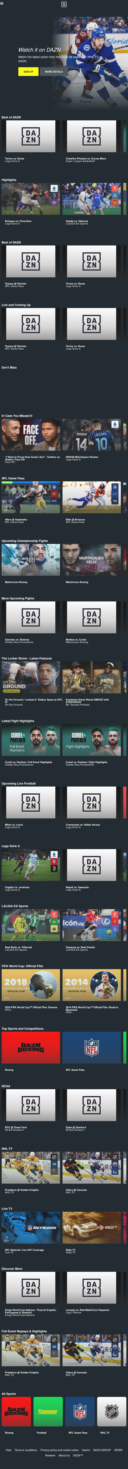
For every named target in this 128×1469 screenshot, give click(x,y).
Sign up (28, 71)
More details (54, 71)
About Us (64, 1455)
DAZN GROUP (102, 1450)
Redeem (50, 1455)
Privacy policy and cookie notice (59, 1450)
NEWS (118, 1450)
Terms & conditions (26, 1450)
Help (8, 1450)
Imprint (86, 1450)
